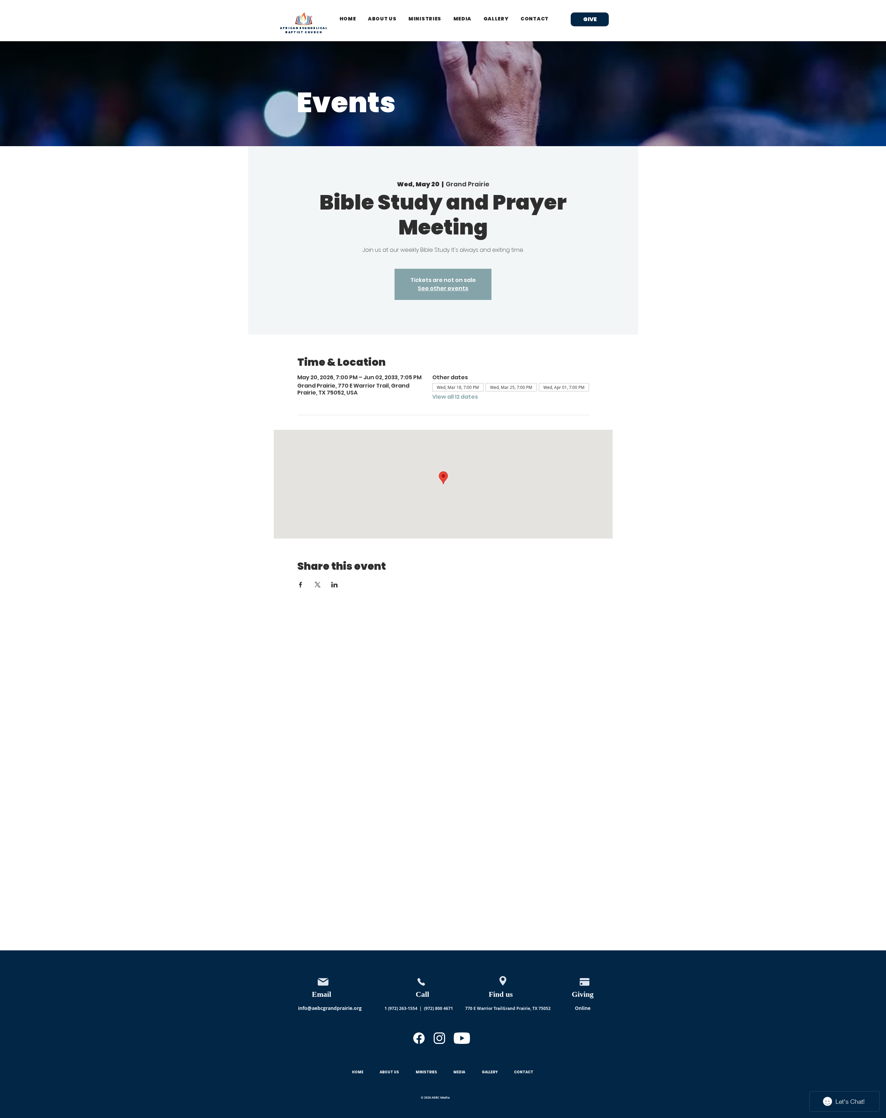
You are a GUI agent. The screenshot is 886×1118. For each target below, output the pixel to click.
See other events (443, 288)
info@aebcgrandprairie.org (330, 1008)
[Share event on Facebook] (300, 584)
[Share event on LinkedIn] (334, 584)
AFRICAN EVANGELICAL (303, 28)
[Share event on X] (317, 584)
